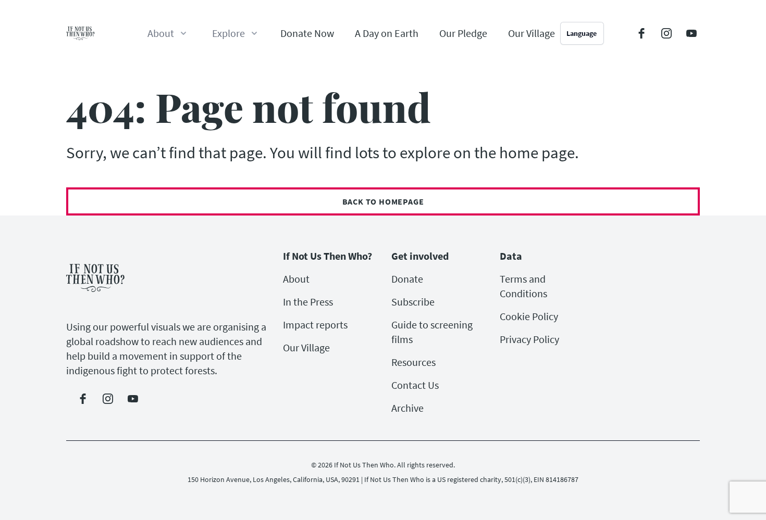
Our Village (531, 33)
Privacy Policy (529, 339)
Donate (407, 278)
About (296, 278)
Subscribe (413, 301)
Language (581, 33)
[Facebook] (641, 33)
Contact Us (415, 384)
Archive (407, 407)
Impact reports (315, 324)
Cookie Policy (529, 316)
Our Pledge (463, 33)
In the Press (308, 301)
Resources (413, 362)
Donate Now (307, 33)
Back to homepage (383, 201)
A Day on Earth (386, 33)
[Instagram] (666, 33)
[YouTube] (691, 33)
